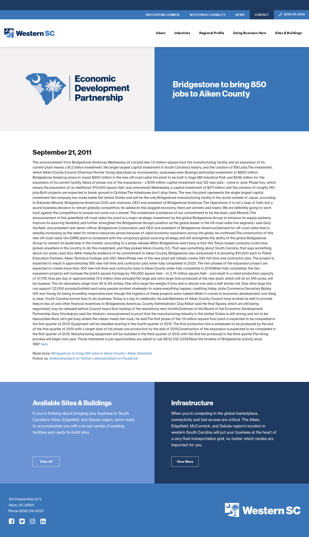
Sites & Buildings (288, 33)
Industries (182, 33)
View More (185, 462)
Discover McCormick (163, 15)
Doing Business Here (249, 33)
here (44, 344)
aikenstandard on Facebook (116, 358)
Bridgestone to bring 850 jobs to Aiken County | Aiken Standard (102, 353)
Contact (262, 15)
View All (46, 462)
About (160, 33)
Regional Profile (211, 33)
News (240, 15)
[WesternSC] (263, 510)
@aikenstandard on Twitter (70, 358)
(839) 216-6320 (294, 14)
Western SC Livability (208, 15)
